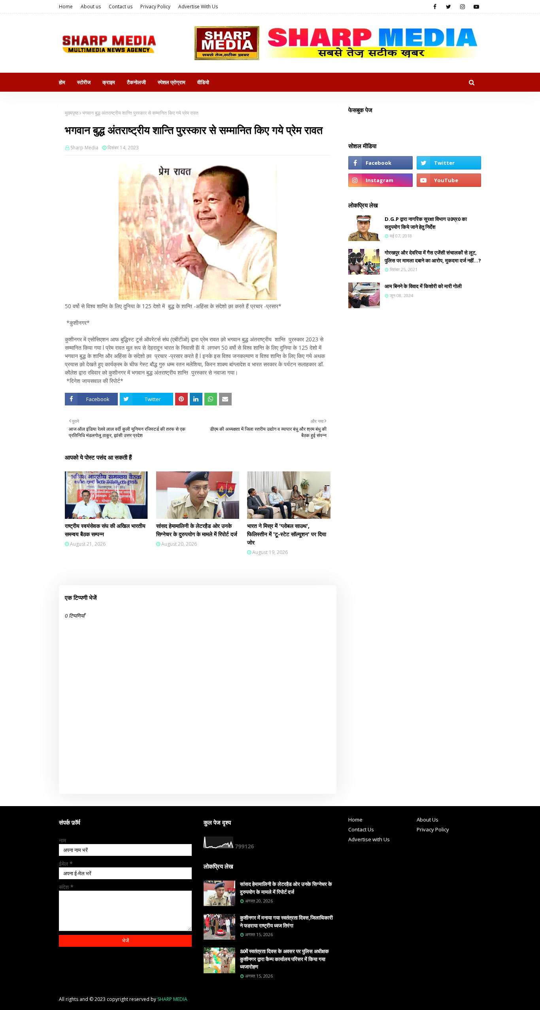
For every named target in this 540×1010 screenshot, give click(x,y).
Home (66, 6)
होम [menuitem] (62, 82)
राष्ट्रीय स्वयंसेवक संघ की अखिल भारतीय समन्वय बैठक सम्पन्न (105, 530)
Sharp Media (84, 147)
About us (91, 6)
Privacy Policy (155, 6)
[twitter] (448, 7)
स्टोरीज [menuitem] (84, 82)
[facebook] (435, 7)
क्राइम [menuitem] (108, 82)
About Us (427, 819)
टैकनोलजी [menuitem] (136, 82)
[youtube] (476, 7)
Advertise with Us (369, 839)
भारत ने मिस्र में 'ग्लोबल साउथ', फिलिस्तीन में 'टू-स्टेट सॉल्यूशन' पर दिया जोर (286, 534)
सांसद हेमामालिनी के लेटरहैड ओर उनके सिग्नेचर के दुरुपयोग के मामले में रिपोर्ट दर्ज (196, 530)
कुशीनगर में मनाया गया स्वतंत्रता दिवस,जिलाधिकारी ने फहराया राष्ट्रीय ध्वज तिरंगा (286, 921)
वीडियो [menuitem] (203, 82)
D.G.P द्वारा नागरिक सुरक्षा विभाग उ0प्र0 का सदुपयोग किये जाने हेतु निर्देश (426, 222)
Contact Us (361, 829)
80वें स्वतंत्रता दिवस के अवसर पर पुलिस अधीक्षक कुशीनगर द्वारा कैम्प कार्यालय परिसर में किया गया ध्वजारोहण (284, 959)
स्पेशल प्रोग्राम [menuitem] (171, 82)
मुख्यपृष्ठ (71, 112)
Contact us (120, 6)
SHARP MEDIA (172, 999)
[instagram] (462, 7)
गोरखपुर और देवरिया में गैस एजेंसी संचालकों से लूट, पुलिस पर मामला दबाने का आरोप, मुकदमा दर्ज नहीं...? (433, 256)
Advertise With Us (198, 6)
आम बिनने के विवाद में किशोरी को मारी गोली (423, 286)
